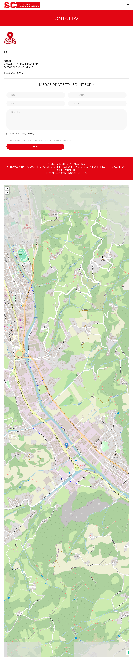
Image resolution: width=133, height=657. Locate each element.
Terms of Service (61, 140)
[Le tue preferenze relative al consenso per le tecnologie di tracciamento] (128, 652)
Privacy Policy (47, 140)
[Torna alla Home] (22, 5)
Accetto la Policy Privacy (21, 134)
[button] (128, 5)
